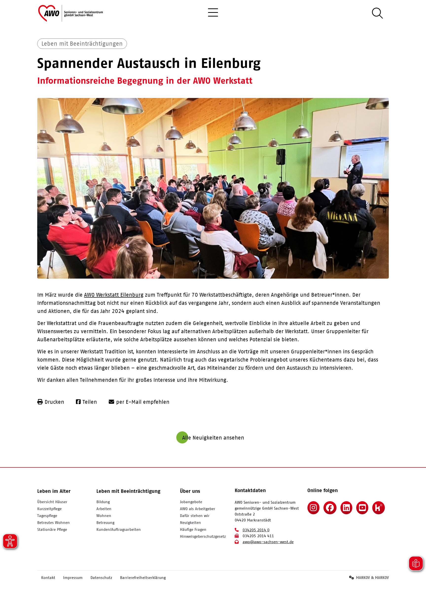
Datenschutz (101, 577)
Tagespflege (47, 515)
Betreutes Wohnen (53, 522)
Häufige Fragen (193, 529)
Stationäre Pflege (52, 529)
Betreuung (105, 522)
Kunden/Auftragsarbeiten (118, 529)
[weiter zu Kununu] (378, 507)
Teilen (90, 402)
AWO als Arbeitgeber (197, 508)
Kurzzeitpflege (49, 508)
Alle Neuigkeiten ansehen (213, 437)
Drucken (54, 402)
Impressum (73, 577)
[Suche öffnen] (377, 13)
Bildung (103, 501)
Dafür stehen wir (195, 515)
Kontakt (48, 577)
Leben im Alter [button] (54, 491)
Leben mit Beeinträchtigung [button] (128, 491)
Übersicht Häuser (52, 501)
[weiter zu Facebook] (330, 507)
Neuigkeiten (190, 522)
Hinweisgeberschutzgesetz (203, 536)
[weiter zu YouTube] (362, 507)
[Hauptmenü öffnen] (213, 13)
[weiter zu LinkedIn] (346, 507)
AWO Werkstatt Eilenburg (113, 294)
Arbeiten (103, 508)
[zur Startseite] (70, 13)
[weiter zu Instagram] (313, 507)
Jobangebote (191, 501)
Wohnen (103, 515)
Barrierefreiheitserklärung (143, 577)
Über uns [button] (190, 491)
